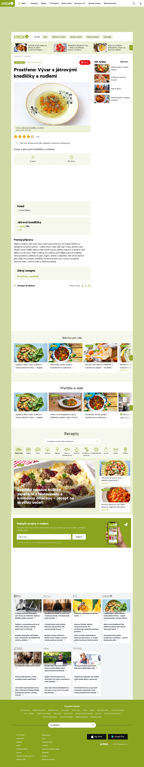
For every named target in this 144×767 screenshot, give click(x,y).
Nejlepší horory (53, 710)
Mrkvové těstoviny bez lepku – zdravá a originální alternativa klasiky (113, 507)
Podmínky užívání (21, 749)
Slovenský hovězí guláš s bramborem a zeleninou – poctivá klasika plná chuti (61, 366)
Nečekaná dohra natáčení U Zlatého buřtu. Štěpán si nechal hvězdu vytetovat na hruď (56, 637)
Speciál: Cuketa (94, 3)
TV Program (54, 3)
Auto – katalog (29, 713)
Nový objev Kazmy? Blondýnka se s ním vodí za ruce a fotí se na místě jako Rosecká (57, 690)
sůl (20, 229)
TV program (65, 710)
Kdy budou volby (102, 710)
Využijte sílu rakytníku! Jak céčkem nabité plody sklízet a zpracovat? (86, 678)
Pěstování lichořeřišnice (112, 713)
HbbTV (18, 745)
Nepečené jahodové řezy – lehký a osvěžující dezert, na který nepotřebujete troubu (78, 48)
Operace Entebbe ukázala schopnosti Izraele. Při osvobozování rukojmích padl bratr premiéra (86, 627)
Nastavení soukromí (48, 759)
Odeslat (79, 537)
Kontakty (45, 745)
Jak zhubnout (25, 710)
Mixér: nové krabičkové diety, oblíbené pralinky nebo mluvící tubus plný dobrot (64, 416)
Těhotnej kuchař (110, 3)
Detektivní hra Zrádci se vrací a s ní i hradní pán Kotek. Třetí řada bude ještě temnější (57, 615)
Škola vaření (67, 3)
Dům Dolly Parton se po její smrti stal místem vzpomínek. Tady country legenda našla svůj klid (85, 690)
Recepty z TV (80, 3)
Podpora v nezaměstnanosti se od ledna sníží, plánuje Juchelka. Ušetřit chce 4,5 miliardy (27, 626)
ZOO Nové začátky (117, 710)
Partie (85, 710)
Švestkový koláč (95, 717)
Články (43, 3)
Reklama (19, 742)
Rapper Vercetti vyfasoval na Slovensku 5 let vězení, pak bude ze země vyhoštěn (57, 679)
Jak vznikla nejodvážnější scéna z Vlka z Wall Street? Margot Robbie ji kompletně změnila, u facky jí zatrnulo (27, 691)
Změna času (76, 710)
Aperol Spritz (116, 89)
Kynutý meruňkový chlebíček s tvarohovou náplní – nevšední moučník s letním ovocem (99, 366)
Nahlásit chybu (21, 759)
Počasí (92, 710)
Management (46, 735)
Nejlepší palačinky (81, 717)
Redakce (45, 756)
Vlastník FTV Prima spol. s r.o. (25, 756)
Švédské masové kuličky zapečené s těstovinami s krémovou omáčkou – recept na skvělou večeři (45, 496)
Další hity (124, 62)
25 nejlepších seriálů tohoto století (27, 666)
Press (44, 738)
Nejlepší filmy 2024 (38, 710)
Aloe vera (98, 713)
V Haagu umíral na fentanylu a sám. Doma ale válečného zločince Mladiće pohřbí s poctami (27, 615)
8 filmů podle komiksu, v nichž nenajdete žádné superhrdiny (25, 678)
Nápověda (45, 752)
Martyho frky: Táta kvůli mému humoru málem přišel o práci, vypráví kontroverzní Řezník (55, 668)
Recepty (34, 3)
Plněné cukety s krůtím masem (119, 68)
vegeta (22, 226)
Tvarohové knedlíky (66, 717)
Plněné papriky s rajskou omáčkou (120, 98)
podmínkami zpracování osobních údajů (49, 542)
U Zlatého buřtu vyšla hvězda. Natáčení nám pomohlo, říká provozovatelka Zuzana (55, 626)
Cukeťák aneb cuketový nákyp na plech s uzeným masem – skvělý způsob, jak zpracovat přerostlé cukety (37, 50)
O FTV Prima (20, 735)
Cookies (18, 752)
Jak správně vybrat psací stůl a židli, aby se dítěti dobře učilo (85, 667)
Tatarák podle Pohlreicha (84, 713)
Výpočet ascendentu (50, 717)
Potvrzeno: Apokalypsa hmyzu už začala (86, 614)
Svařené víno (68, 713)
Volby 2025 (57, 713)
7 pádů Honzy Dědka (43, 713)
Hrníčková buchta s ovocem (118, 78)
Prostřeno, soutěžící (34, 62)
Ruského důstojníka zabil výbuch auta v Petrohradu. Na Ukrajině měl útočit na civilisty (27, 637)
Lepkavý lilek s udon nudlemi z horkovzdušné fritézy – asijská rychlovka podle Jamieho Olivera (30, 366)
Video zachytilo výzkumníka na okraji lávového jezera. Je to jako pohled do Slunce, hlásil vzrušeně (86, 637)
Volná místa (20, 738)
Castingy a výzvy (47, 742)
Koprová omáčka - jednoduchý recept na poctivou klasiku (116, 47)
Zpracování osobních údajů (50, 749)
